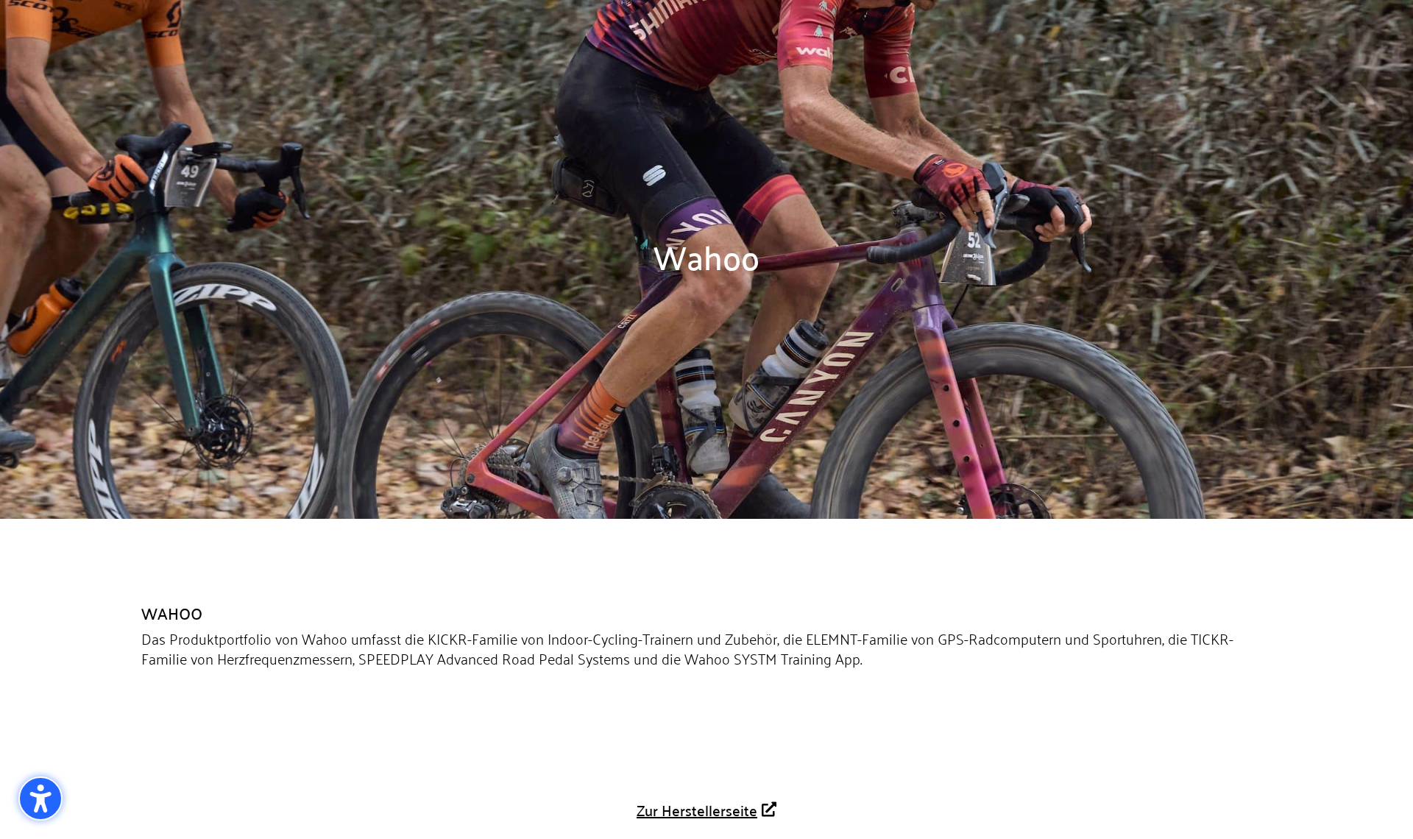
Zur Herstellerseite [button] (697, 809)
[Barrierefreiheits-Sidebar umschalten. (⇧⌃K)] (40, 798)
